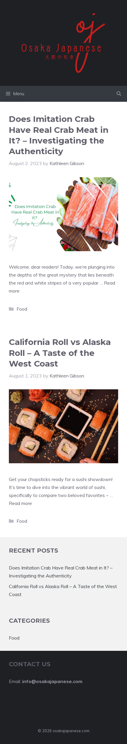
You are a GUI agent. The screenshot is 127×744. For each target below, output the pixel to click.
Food (22, 309)
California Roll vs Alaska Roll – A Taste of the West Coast (60, 353)
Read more (20, 503)
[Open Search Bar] (119, 94)
